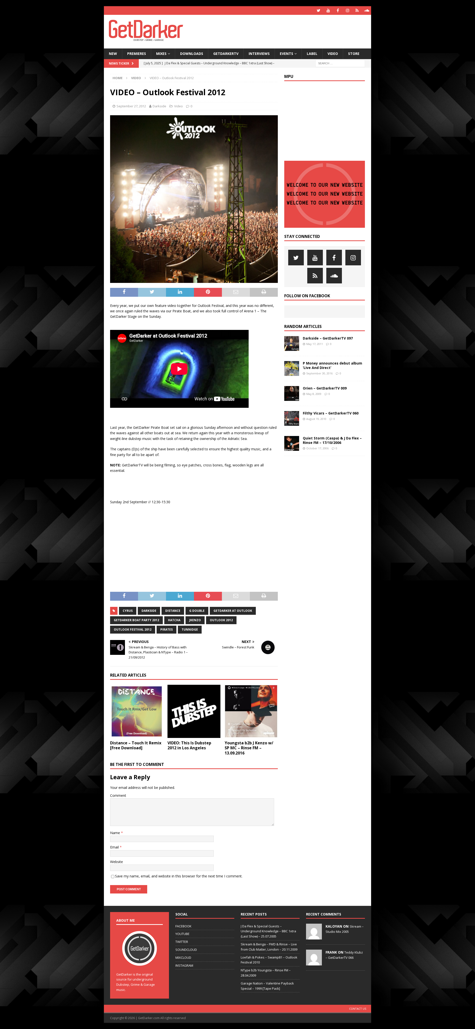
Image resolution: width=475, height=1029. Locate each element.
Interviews (259, 53)
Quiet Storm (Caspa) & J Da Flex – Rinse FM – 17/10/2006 (332, 440)
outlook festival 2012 (132, 629)
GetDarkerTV (225, 53)
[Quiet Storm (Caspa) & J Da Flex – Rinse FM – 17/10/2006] (291, 443)
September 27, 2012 (131, 106)
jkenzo (195, 620)
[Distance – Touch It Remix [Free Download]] (136, 711)
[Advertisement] (285, 31)
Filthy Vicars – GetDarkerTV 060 (330, 413)
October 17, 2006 (317, 448)
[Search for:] (340, 63)
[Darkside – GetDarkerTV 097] (291, 343)
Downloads (191, 53)
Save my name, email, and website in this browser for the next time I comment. (178, 876)
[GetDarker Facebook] (337, 10)
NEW (113, 53)
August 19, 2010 (316, 419)
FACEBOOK (183, 926)
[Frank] (314, 962)
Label (312, 53)
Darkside (159, 106)
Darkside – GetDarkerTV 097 (328, 338)
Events (286, 53)
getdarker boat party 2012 (136, 620)
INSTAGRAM (184, 965)
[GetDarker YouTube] (328, 10)
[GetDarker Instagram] (347, 10)
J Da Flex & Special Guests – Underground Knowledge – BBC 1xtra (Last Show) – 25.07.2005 (268, 931)
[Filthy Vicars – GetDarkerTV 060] (291, 418)
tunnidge (190, 629)
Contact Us (357, 1008)
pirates (166, 629)
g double (197, 611)
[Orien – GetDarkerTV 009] (291, 393)
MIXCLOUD (183, 957)
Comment (118, 795)
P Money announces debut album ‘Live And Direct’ (332, 365)
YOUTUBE (182, 934)
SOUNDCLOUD (186, 949)
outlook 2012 (221, 620)
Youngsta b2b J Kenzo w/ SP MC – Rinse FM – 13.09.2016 (249, 748)
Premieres (136, 53)
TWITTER (181, 941)
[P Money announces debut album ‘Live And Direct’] (291, 368)
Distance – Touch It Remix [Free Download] (135, 745)
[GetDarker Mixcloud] (357, 10)
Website (116, 861)
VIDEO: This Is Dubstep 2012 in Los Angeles (189, 745)
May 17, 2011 (314, 344)
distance (172, 611)
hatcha (174, 620)
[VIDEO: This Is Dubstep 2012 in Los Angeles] (194, 711)
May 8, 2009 (313, 394)
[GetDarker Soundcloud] (366, 10)
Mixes (161, 53)
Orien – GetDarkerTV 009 (325, 388)
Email (115, 847)
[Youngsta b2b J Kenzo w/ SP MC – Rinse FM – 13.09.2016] (251, 711)
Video (333, 53)
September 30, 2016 (319, 373)
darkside (149, 611)
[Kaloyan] (314, 937)
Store (353, 53)
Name (115, 832)
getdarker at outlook (233, 611)
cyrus (128, 611)
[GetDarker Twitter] (318, 10)
